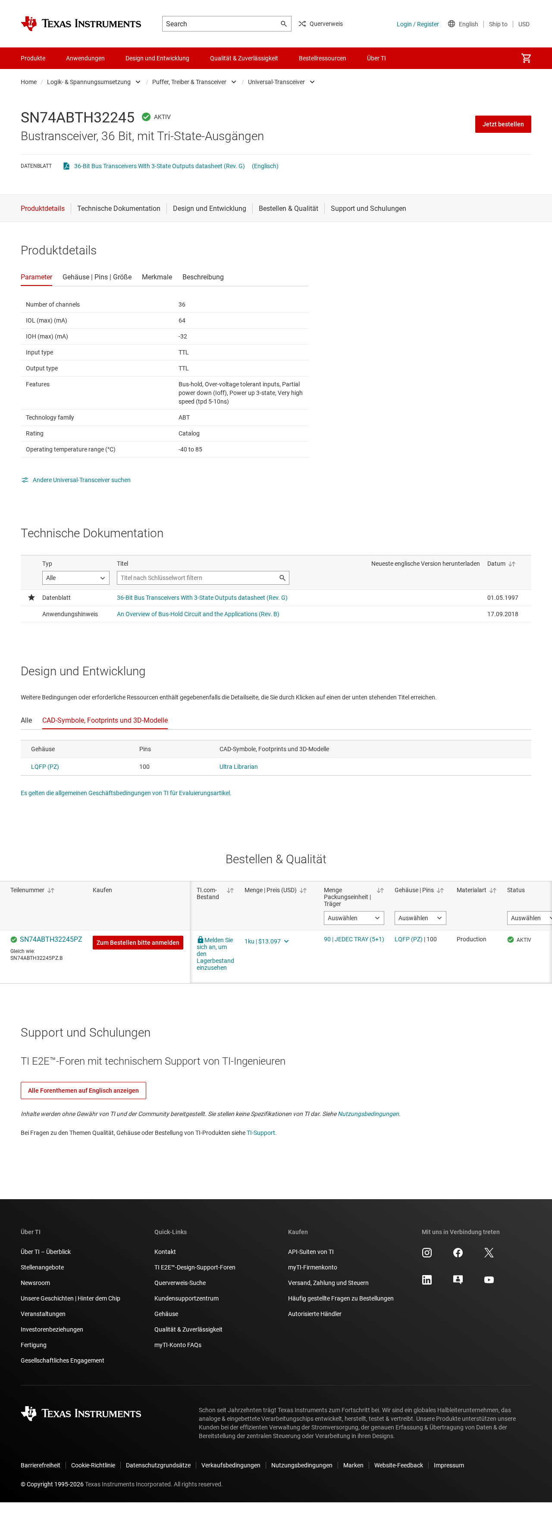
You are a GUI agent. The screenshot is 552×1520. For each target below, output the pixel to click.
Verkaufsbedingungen (230, 1465)
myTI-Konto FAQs (177, 1344)
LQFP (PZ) (45, 766)
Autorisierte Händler (315, 1313)
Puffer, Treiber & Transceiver (189, 81)
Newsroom (35, 1282)
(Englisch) (265, 166)
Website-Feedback (398, 1465)
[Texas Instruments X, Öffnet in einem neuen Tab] (489, 1255)
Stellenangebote (42, 1267)
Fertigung (34, 1344)
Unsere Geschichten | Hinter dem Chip (70, 1298)
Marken (353, 1465)
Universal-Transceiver (276, 81)
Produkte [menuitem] (33, 58)
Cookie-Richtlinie (93, 1465)
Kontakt (165, 1251)
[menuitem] (526, 58)
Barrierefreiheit (40, 1465)
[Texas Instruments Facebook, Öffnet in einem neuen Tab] (458, 1255)
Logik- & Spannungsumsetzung (89, 81)
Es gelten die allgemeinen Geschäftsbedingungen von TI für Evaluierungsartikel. (126, 793)
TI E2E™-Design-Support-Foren (194, 1267)
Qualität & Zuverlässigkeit (188, 1329)
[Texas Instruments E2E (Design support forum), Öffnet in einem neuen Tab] (458, 1282)
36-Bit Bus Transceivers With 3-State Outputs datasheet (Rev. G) (159, 166)
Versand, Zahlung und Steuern (328, 1282)
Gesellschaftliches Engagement (62, 1360)
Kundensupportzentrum (186, 1298)
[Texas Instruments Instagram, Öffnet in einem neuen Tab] (427, 1255)
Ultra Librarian (239, 766)
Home (29, 81)
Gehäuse (166, 1313)
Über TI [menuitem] (376, 58)
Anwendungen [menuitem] (85, 58)
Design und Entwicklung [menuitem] (157, 58)
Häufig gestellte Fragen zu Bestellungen (341, 1298)
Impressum (449, 1465)
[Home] (81, 23)
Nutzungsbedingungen (368, 1113)
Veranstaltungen (43, 1313)
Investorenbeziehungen (52, 1329)
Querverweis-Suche (180, 1282)
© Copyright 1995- (52, 1484)
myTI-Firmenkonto (312, 1267)
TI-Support (261, 1132)
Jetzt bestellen (503, 124)
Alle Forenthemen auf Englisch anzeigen (83, 1090)
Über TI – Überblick (46, 1251)
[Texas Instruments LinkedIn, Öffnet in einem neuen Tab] (427, 1282)
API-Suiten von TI (311, 1251)
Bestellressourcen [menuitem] (322, 58)
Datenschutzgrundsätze (158, 1465)
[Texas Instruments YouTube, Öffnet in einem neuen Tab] (489, 1282)
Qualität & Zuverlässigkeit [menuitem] (244, 58)
